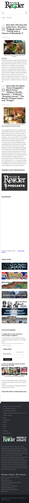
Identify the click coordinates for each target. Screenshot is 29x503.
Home (3, 17)
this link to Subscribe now (16, 391)
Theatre (5, 422)
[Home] (14, 5)
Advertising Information (9, 410)
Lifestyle (5, 431)
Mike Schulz (7, 37)
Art (4, 428)
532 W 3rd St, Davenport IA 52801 (10, 477)
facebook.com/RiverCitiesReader (10, 489)
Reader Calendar (7, 415)
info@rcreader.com (6, 480)
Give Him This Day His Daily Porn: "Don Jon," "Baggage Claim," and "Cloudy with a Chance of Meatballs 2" (14, 28)
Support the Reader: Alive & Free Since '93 (14, 413)
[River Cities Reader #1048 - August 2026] (14, 224)
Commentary (6, 419)
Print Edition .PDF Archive (10, 408)
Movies (5, 426)
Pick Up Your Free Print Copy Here (12, 406)
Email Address (7, 354)
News (4, 417)
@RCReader (4, 491)
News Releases (7, 433)
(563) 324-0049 (5, 479)
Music (4, 424)
